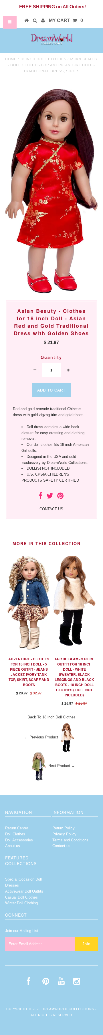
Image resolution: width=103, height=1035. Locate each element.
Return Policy (63, 828)
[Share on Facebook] (40, 497)
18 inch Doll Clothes (43, 59)
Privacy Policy (64, 834)
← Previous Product (41, 737)
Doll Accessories (19, 840)
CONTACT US (51, 509)
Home (11, 59)
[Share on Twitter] (49, 497)
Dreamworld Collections (68, 1009)
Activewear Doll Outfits (24, 891)
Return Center (16, 828)
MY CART (66, 20)
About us (12, 846)
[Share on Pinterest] (60, 497)
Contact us (61, 846)
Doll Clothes (15, 834)
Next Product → (61, 766)
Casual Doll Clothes (21, 897)
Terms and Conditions (70, 840)
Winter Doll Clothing (21, 903)
